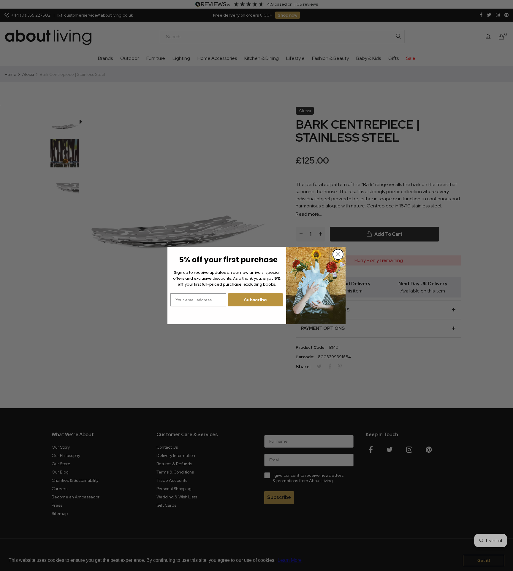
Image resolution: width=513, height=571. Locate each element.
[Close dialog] (338, 254)
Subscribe (255, 300)
